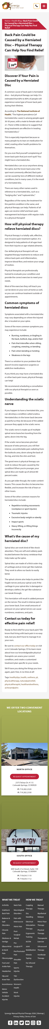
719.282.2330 (25, 792)
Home (7, 20)
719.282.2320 (25, 789)
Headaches (6, 971)
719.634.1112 (25, 878)
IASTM (28, 941)
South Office (24, 855)
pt (37, 677)
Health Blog (17, 20)
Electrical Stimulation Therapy (30, 925)
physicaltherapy (12, 680)
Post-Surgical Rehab (17, 934)
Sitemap (40, 1013)
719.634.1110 (25, 875)
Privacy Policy (18, 1016)
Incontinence (7, 984)
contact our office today (25, 645)
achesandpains (11, 687)
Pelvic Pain (18, 926)
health (24, 677)
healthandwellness (29, 684)
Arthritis (5, 905)
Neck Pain (18, 905)
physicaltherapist (12, 684)
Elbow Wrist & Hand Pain (6, 950)
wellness (31, 677)
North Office (24, 769)
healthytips (15, 677)
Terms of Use (30, 1016)
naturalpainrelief (27, 680)
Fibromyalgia (7, 958)
